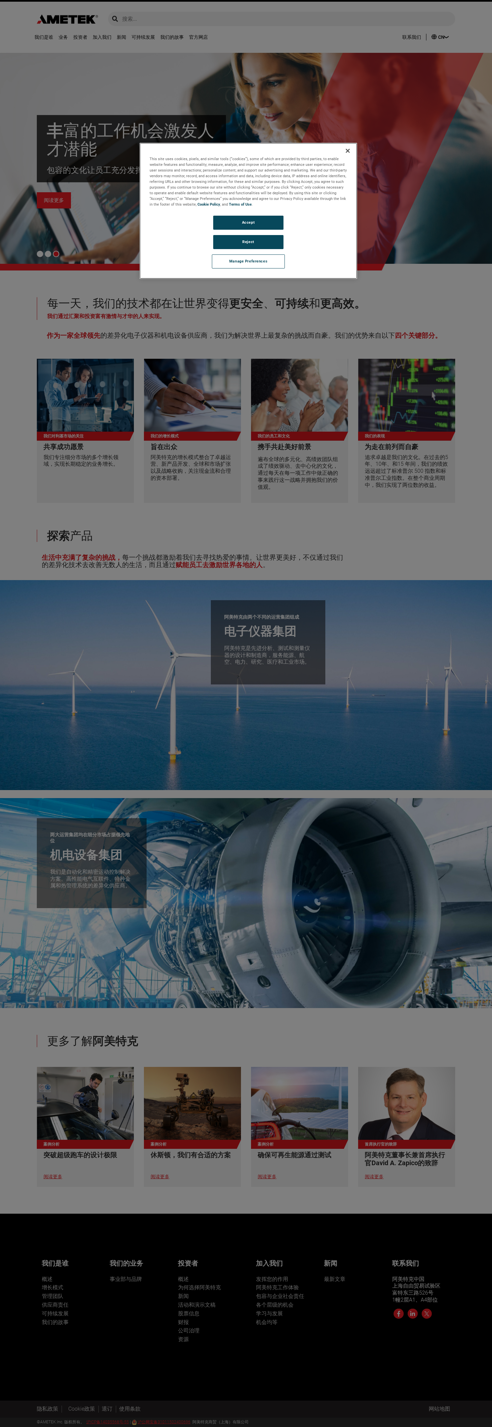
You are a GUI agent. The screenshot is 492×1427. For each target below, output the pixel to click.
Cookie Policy (208, 204)
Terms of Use (240, 204)
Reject (248, 241)
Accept (248, 222)
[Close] (347, 150)
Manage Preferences (248, 261)
